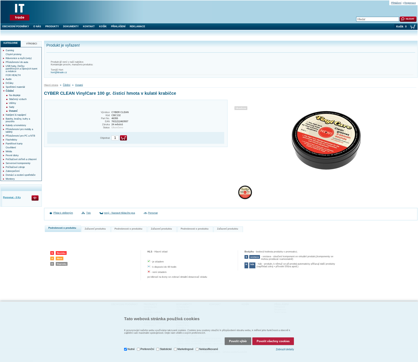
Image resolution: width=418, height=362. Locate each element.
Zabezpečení (13, 171)
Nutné (131, 349)
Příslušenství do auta (17, 62)
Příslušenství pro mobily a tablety (19, 130)
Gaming (10, 50)
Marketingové (185, 349)
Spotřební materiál (15, 87)
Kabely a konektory (16, 125)
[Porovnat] (35, 198)
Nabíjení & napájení (16, 114)
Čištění (66, 85)
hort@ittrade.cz (59, 72)
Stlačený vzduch (18, 99)
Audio (9, 79)
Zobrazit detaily (285, 349)
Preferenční (147, 349)
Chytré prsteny (14, 54)
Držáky (9, 83)
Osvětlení (11, 147)
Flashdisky (11, 139)
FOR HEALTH (13, 75)
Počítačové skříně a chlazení (21, 159)
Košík (103, 26)
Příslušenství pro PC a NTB (20, 135)
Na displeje (14, 95)
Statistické (166, 349)
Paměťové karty (14, 143)
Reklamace (137, 26)
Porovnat (153, 212)
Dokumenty (71, 26)
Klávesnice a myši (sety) (19, 58)
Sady (11, 107)
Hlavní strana (51, 85)
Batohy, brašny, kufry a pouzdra (18, 120)
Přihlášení (118, 26)
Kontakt (89, 26)
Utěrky (12, 103)
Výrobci (31, 43)
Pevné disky (12, 155)
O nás (37, 26)
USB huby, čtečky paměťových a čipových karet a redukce (21, 69)
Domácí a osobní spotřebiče (20, 175)
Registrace (410, 3)
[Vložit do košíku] (123, 137)
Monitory (10, 179)
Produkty (52, 26)
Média (9, 151)
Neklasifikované (208, 349)
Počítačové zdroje (15, 167)
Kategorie (10, 43)
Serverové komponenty (18, 163)
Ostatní (79, 85)
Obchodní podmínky (15, 26)
